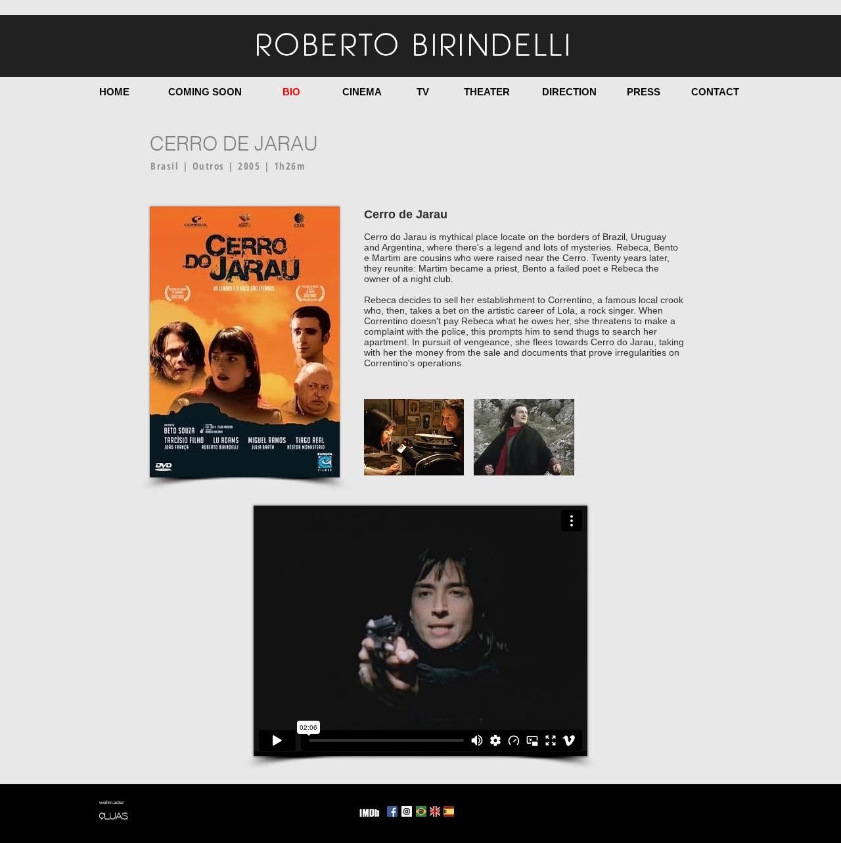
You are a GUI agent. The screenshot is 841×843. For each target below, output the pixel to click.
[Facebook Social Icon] (392, 811)
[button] (414, 437)
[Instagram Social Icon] (406, 811)
